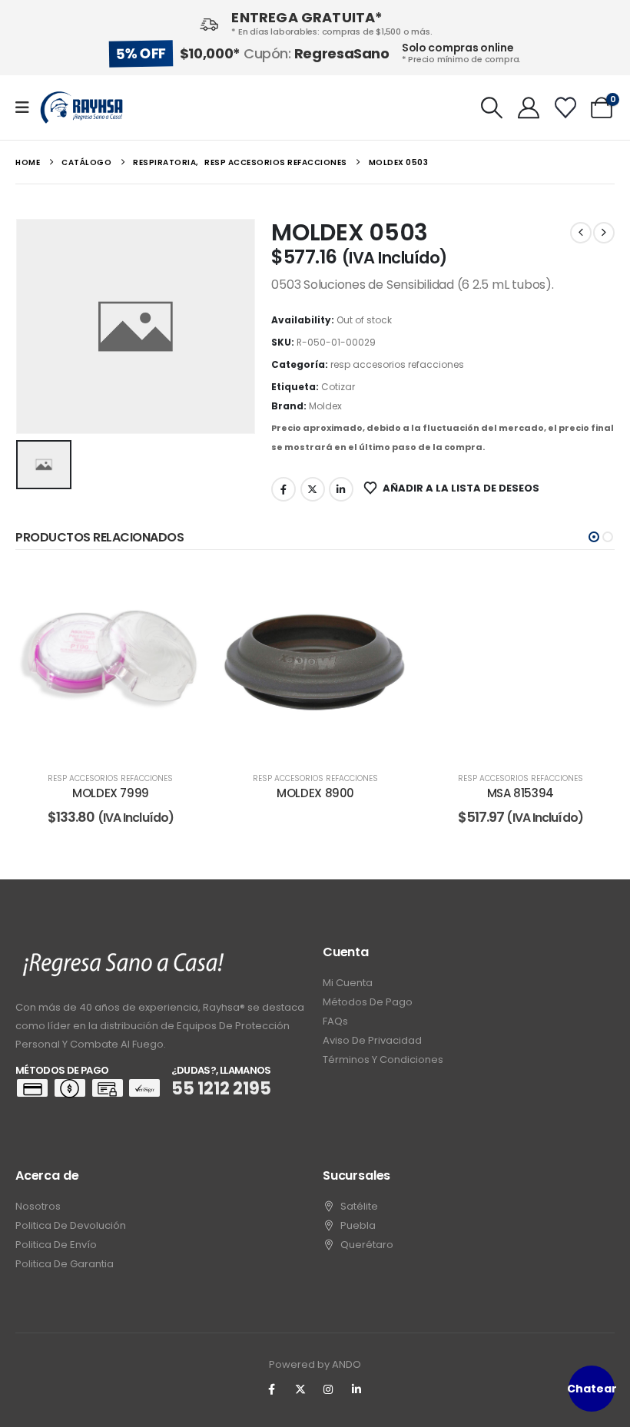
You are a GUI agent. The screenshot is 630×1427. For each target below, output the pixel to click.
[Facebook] (272, 1389)
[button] (492, 107)
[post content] (111, 663)
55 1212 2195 (221, 1089)
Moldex (325, 405)
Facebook (283, 489)
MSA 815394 (520, 793)
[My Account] (529, 107)
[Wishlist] (565, 107)
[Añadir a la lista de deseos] (182, 591)
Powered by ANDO (315, 1364)
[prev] (581, 232)
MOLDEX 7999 (110, 793)
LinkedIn (341, 489)
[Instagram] (329, 1389)
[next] (604, 232)
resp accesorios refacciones (397, 364)
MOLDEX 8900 (315, 793)
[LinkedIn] (356, 1389)
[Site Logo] (81, 107)
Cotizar (338, 386)
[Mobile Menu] (27, 107)
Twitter (312, 489)
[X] (300, 1389)
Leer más (122, 741)
